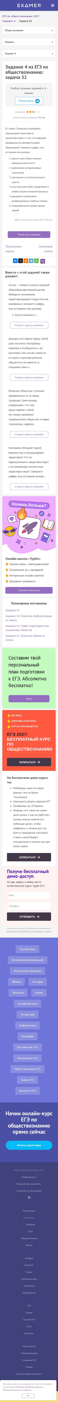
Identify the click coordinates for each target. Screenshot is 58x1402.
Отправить (27, 916)
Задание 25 (12, 610)
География (27, 1036)
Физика (16, 981)
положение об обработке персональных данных (28, 931)
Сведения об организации (29, 1190)
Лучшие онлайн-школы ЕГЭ (29, 1374)
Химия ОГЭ (27, 1080)
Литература (27, 1014)
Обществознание (29, 1238)
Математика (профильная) (27, 960)
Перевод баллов (29, 1353)
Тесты (29, 1326)
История (37, 981)
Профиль (30, 1224)
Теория (29, 1312)
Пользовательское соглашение (17, 1390)
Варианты (29, 1333)
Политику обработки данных (29, 1387)
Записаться (27, 762)
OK (28, 1395)
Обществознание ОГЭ (27, 1069)
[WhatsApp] (36, 260)
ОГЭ (29, 1305)
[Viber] (42, 261)
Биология (18, 992)
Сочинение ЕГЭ (29, 1360)
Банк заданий (29, 1346)
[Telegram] (31, 260)
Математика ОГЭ (27, 1058)
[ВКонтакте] (15, 260)
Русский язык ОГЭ (27, 1047)
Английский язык (27, 1003)
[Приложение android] (29, 1197)
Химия (39, 992)
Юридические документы (29, 1183)
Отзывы (29, 1367)
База (30, 1231)
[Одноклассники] (26, 260)
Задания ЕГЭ (29, 1319)
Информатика (27, 1025)
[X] (20, 260)
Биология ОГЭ (27, 1090)
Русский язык (27, 949)
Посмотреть (26, 101)
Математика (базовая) (27, 971)
